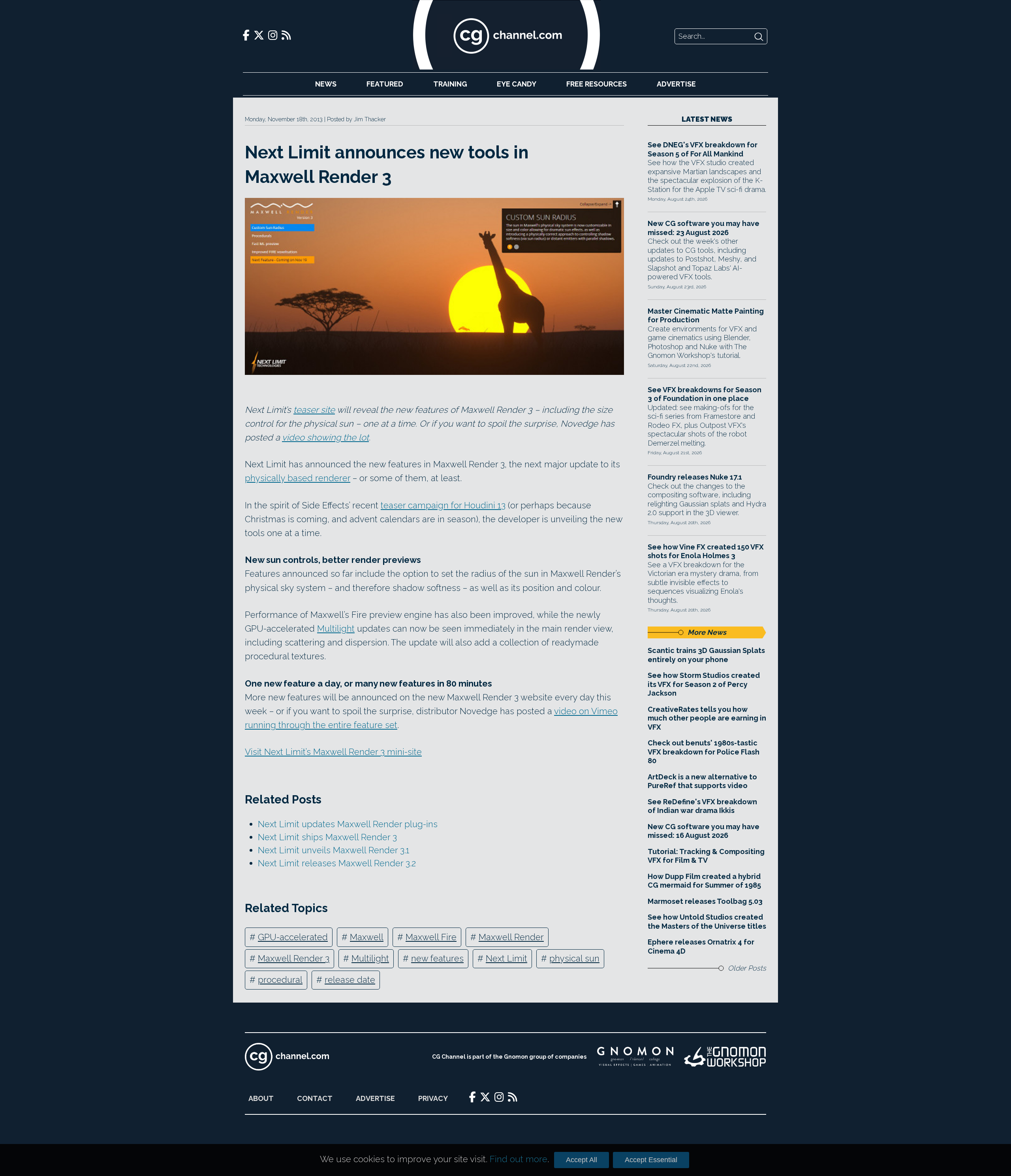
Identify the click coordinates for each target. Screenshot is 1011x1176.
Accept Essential (651, 1160)
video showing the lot (325, 437)
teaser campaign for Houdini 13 (443, 505)
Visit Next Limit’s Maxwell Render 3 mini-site (333, 752)
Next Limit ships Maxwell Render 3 (327, 837)
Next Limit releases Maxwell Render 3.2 (337, 863)
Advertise (676, 84)
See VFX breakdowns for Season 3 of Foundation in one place (704, 394)
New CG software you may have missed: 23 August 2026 (703, 228)
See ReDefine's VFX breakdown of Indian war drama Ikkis (702, 806)
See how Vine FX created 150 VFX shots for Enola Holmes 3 (706, 551)
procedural (280, 980)
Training (450, 84)
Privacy (433, 1098)
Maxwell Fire (431, 937)
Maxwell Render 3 (293, 958)
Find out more (518, 1159)
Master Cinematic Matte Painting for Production (706, 315)
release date (350, 980)
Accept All (581, 1160)
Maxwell (366, 937)
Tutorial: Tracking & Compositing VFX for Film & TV (706, 856)
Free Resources (596, 84)
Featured (384, 84)
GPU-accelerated (293, 937)
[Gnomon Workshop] (725, 1057)
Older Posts (747, 968)
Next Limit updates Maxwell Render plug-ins (348, 824)
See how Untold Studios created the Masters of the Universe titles (707, 921)
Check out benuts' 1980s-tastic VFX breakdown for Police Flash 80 (703, 752)
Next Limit (506, 958)
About (261, 1098)
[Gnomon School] (635, 1057)
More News (707, 632)
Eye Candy (516, 84)
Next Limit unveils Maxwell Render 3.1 (334, 850)
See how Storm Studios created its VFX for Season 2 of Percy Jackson (704, 684)
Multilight (336, 628)
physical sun (574, 958)
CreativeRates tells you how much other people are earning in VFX (707, 718)
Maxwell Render (511, 937)
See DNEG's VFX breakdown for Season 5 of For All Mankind (702, 149)
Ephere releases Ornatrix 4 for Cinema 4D (701, 946)
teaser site (314, 410)
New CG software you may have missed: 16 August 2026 (703, 831)
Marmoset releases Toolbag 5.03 (705, 901)
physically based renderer (297, 478)
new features (437, 958)
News (325, 84)
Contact (315, 1098)
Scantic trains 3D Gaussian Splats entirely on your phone (706, 655)
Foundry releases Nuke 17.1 (695, 477)
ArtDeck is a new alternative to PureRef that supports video (702, 781)
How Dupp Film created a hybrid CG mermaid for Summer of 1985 (704, 881)
